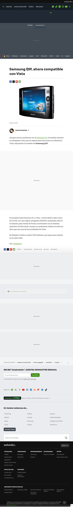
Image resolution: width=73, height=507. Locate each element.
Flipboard (16, 81)
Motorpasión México (60, 490)
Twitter (69, 6)
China (7, 56)
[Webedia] (68, 1)
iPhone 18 (44, 56)
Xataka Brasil (8, 492)
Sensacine (34, 454)
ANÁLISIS (9, 7)
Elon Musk (23, 56)
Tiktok (56, 6)
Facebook (10, 81)
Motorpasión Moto (62, 457)
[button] (22, 130)
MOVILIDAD (39, 7)
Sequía (31, 56)
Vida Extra (20, 457)
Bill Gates (15, 56)
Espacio (52, 414)
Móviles (6, 417)
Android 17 (49, 362)
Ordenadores (28, 249)
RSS (34, 389)
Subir (63, 445)
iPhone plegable (38, 362)
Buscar (66, 437)
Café (57, 56)
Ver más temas (10, 429)
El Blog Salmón (21, 472)
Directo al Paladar (49, 454)
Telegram (59, 6)
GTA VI (51, 56)
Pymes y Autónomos (20, 475)
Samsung (39, 249)
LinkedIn (42, 389)
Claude (57, 362)
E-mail (20, 81)
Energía (29, 417)
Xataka (6, 454)
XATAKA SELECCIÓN (20, 7)
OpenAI (67, 56)
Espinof (33, 457)
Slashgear (17, 243)
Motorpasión (60, 454)
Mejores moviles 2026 (24, 362)
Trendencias (8, 472)
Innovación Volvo (40, 25)
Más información (12, 505)
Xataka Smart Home (10, 462)
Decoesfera (7, 475)
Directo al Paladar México (49, 490)
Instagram (63, 6)
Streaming (7, 414)
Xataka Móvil (8, 457)
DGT (37, 56)
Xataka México (8, 490)
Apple (6, 421)
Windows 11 (53, 425)
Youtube (66, 6)
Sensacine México (36, 490)
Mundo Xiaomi (8, 465)
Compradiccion (8, 478)
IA (62, 56)
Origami (54, 249)
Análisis (29, 414)
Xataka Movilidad (55, 417)
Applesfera (7, 460)
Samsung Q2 (42, 137)
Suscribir (35, 375)
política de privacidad (29, 379)
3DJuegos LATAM (22, 490)
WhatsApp (53, 6)
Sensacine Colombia (34, 493)
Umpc (47, 249)
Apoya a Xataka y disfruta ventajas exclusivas (35, 398)
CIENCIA (31, 7)
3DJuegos (20, 454)
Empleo (29, 425)
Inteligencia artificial (56, 421)
